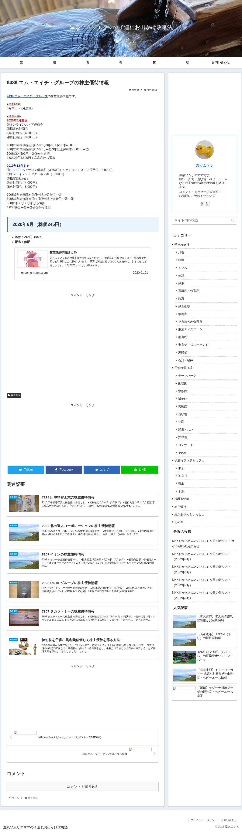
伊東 (181, 283)
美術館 (182, 406)
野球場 (182, 437)
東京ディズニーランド (193, 344)
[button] (233, 220)
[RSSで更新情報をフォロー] (207, 203)
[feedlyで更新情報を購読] (202, 203)
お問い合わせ (221, 62)
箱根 (181, 260)
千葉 (181, 491)
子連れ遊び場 (183, 367)
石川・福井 (185, 360)
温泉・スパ (185, 429)
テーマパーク (187, 375)
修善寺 (182, 314)
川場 (181, 252)
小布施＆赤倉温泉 (190, 321)
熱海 (181, 298)
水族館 (182, 391)
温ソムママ (204, 166)
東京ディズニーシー (191, 329)
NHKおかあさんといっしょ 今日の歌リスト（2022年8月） (201, 569)
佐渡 (181, 275)
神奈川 (182, 475)
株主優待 (15, 395)
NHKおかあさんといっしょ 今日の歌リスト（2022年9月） (201, 556)
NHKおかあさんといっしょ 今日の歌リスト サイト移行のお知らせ (203, 543)
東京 (181, 468)
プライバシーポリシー (204, 820)
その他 (182, 452)
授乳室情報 (181, 499)
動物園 (182, 383)
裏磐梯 (182, 352)
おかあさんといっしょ (189, 514)
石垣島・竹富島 (188, 290)
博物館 (182, 398)
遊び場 (182, 414)
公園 (181, 421)
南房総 (182, 337)
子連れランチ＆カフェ (189, 460)
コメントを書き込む (83, 787)
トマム (182, 267)
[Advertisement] (83, 343)
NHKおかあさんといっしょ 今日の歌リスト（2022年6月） (201, 595)
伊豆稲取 (184, 306)
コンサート (185, 445)
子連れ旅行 (181, 244)
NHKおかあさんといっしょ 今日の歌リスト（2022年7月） (201, 582)
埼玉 (181, 483)
